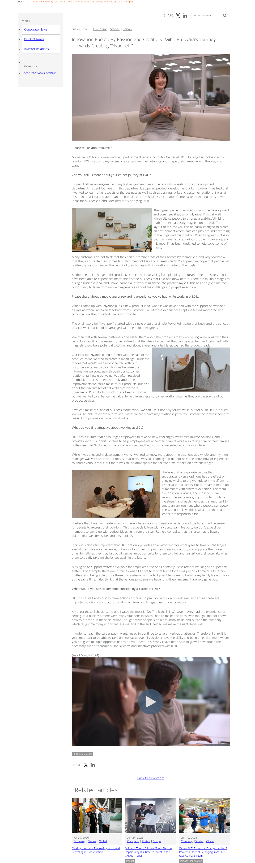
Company (100, 29)
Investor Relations (36, 48)
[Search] (225, 15)
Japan (127, 29)
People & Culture (82, 754)
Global (103, 841)
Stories (115, 29)
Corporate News (35, 29)
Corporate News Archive (39, 73)
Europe (156, 841)
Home (21, 2)
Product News (34, 39)
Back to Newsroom (150, 778)
